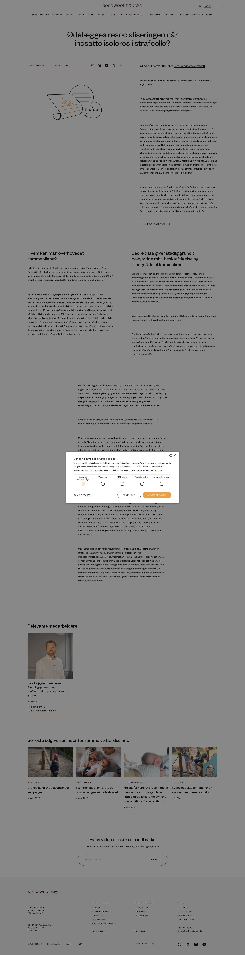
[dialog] (122, 477)
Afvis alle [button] (129, 495)
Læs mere (158, 470)
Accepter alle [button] (157, 495)
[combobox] (170, 455)
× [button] (175, 455)
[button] (82, 495)
